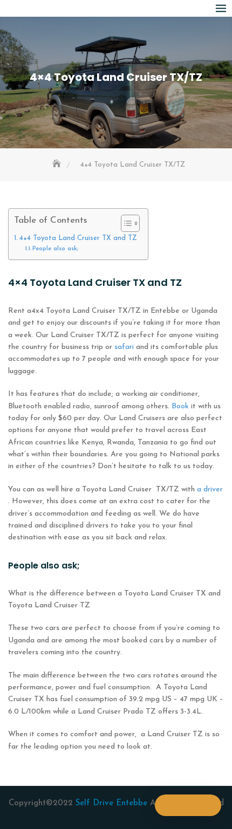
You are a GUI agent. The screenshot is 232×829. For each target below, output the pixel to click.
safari (124, 347)
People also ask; (55, 248)
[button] (188, 805)
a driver (209, 489)
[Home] (58, 164)
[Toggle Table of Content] (125, 223)
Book (180, 406)
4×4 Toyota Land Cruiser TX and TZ (78, 238)
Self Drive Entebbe (113, 803)
